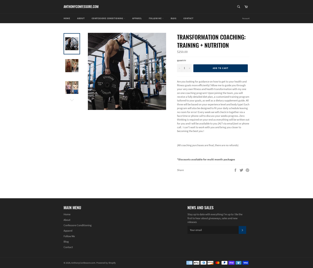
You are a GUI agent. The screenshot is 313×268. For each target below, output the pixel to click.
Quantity (181, 60)
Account (245, 18)
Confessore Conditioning (108, 18)
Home (67, 18)
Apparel (137, 18)
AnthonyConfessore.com (81, 6)
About (81, 18)
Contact (188, 18)
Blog (173, 18)
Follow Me (155, 18)
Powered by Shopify (106, 262)
